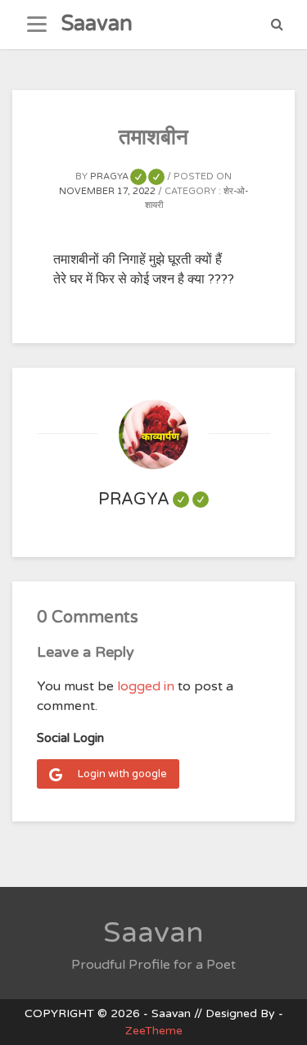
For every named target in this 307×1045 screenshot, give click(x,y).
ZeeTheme (154, 1031)
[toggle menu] (36, 24)
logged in (145, 686)
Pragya (124, 176)
